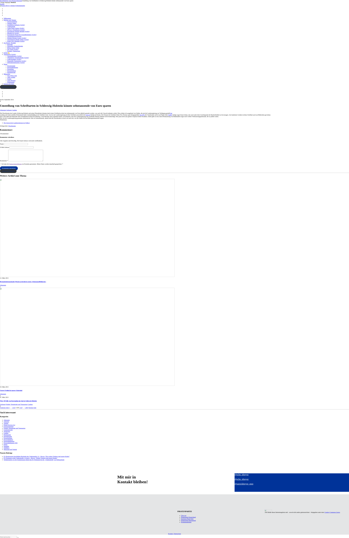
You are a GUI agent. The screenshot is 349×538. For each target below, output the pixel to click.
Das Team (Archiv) (12, 49)
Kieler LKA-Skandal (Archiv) (16, 41)
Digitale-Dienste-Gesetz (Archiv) (16, 38)
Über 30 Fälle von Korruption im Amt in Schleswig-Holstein (18, 401)
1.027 (21, 408)
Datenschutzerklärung (15, 164)
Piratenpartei (10, 82)
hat (171, 113)
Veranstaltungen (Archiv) (14, 56)
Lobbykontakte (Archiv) (14, 59)
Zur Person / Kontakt (10, 43)
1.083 (26, 408)
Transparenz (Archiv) (10, 54)
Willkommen (7, 18)
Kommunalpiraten (186, 522)
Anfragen (9, 110)
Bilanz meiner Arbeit (13, 48)
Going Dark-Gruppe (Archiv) (15, 28)
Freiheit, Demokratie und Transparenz (17, 404)
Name (1, 144)
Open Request (11, 80)
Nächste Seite (32, 408)
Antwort (87, 115)
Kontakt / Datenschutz (13, 51)
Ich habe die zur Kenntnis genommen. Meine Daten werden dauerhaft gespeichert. (32, 164)
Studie (170, 115)
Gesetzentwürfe (8, 430)
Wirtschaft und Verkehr (10, 449)
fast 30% (142, 115)
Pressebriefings (11, 71)
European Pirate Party (187, 519)
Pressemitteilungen (12, 67)
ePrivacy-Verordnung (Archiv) (16, 30)
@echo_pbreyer (242, 474)
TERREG (6, 448)
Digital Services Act (9, 425)
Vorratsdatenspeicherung (14, 36)
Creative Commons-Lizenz (332, 512)
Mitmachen (7, 74)
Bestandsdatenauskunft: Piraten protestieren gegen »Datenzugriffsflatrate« (23, 281)
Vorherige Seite (4, 408)
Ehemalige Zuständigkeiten (15, 46)
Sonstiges (6, 446)
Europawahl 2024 (9, 84)
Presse (5, 64)
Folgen (9, 79)
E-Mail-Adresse (4, 147)
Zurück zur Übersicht (8, 87)
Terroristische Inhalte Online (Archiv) (18, 39)
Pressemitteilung (8, 439)
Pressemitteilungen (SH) (11, 443)
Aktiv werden (11, 77)
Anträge (6, 423)
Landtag (14, 110)
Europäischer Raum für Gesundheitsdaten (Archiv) (21, 35)
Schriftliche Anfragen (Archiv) (16, 25)
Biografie (10, 44)
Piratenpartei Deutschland (188, 517)
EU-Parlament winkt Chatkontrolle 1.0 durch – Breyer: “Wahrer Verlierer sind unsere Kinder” (30, 458)
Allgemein (3, 110)
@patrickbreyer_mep (244, 484)
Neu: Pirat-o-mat (12, 75)
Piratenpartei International (188, 520)
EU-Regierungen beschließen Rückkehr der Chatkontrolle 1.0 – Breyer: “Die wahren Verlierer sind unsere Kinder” (37, 456)
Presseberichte (11, 72)
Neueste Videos (11, 23)
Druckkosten (12, 126)
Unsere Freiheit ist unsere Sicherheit (11, 390)
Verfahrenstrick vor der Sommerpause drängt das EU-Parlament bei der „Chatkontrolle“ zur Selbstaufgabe (34, 460)
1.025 (13, 408)
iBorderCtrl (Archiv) (13, 33)
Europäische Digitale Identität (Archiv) (18, 31)
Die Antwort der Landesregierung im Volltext (17, 123)
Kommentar (4, 161)
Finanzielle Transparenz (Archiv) (16, 61)
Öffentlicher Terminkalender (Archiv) (18, 57)
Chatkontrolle (11, 26)
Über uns (183, 515)
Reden (5, 444)
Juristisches (7, 431)
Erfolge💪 (7, 53)
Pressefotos (10, 69)
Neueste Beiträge (12, 21)
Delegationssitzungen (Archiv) (16, 62)
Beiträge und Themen (10, 20)
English (2, 4)
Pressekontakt (11, 66)
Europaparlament (8, 426)
